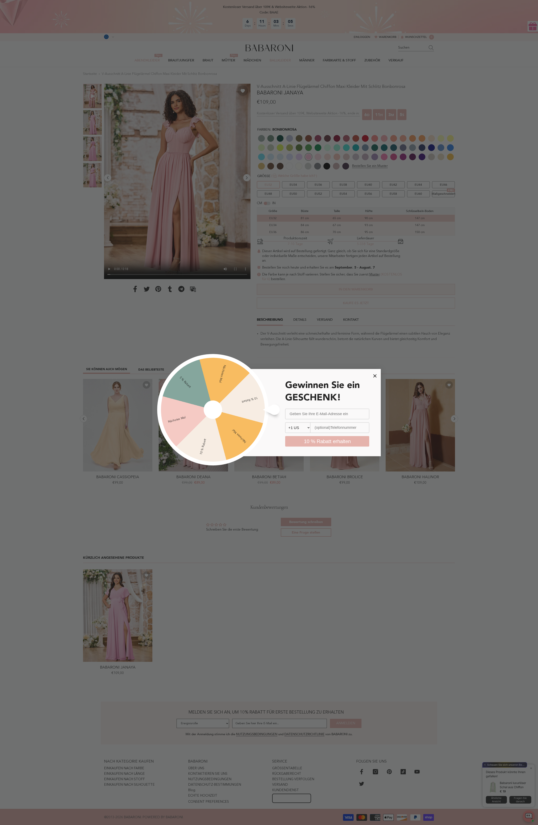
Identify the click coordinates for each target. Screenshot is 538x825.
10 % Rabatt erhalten (327, 441)
